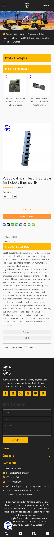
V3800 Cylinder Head (14, 347)
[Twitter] (20, 393)
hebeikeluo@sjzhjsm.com (17, 473)
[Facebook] (5, 393)
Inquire (27, 209)
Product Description (18, 246)
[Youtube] (28, 393)
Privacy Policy (17, 525)
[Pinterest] (43, 393)
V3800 (31, 347)
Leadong (39, 525)
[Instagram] (35, 393)
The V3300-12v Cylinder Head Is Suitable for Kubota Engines (14, 101)
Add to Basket (27, 216)
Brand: (8, 241)
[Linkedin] (13, 393)
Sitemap (44, 521)
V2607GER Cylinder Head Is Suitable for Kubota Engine (39, 101)
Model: (8, 237)
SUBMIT (15, 440)
